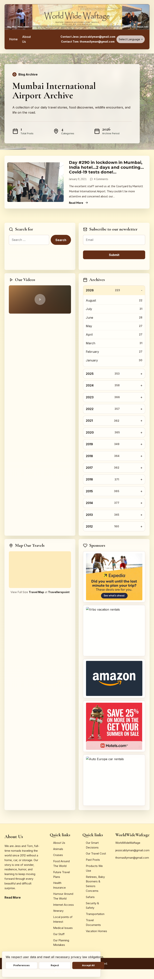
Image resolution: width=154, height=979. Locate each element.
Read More (76, 202)
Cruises (58, 855)
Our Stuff (59, 934)
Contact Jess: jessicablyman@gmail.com (87, 36)
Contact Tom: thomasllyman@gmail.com (88, 41)
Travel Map (36, 592)
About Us (26, 39)
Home (13, 39)
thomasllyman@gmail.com (132, 857)
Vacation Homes (96, 931)
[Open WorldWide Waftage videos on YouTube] (40, 299)
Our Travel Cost (96, 853)
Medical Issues (63, 928)
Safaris (90, 897)
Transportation (95, 914)
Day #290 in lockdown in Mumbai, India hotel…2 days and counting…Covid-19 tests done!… (106, 167)
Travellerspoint (58, 592)
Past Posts (93, 859)
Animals (58, 849)
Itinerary (58, 911)
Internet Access (63, 904)
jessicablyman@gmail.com (132, 850)
